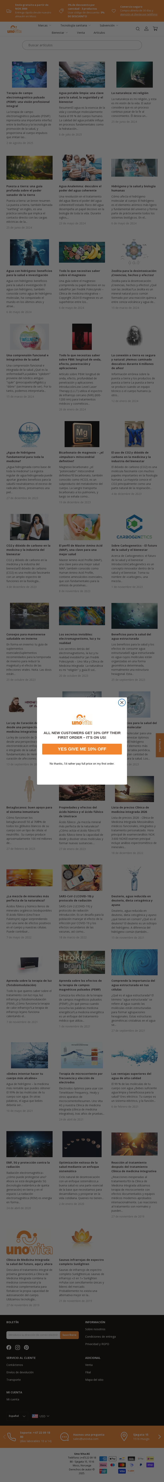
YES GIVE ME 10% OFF (82, 749)
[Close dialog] (121, 702)
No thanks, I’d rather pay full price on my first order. (82, 763)
